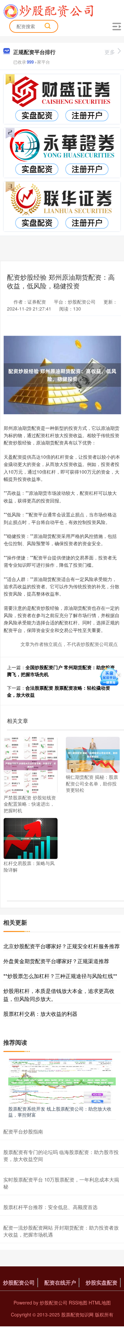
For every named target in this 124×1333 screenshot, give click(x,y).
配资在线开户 (60, 1282)
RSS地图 (78, 1302)
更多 (109, 52)
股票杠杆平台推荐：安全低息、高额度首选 (50, 1206)
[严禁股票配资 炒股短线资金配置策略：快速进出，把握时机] (31, 764)
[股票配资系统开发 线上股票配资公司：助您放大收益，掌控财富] (62, 1080)
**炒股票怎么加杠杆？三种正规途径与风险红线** (60, 976)
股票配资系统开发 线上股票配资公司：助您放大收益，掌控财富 (59, 1111)
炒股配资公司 (19, 1282)
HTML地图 (100, 1302)
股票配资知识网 (77, 1314)
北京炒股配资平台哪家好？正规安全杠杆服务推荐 (61, 946)
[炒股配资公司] (48, 11)
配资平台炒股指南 (23, 1131)
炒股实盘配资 (101, 1282)
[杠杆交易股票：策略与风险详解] (31, 838)
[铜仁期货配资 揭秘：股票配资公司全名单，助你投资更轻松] (93, 754)
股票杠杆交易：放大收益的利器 (40, 1013)
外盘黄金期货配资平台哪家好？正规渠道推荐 (56, 961)
